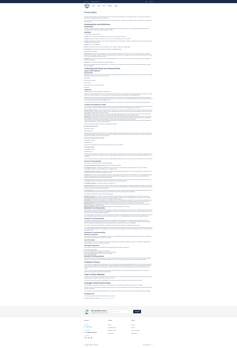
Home (93, 6)
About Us (110, 324)
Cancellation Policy (112, 330)
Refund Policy (111, 333)
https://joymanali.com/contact (106, 298)
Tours (98, 6)
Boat (104, 6)
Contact (110, 6)
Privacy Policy (134, 333)
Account (133, 324)
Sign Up (151, 1)
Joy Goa (151, 344)
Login (146, 1)
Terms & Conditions (135, 330)
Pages (116, 6)
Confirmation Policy (112, 327)
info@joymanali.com (95, 1)
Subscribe (137, 311)
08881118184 (89, 327)
